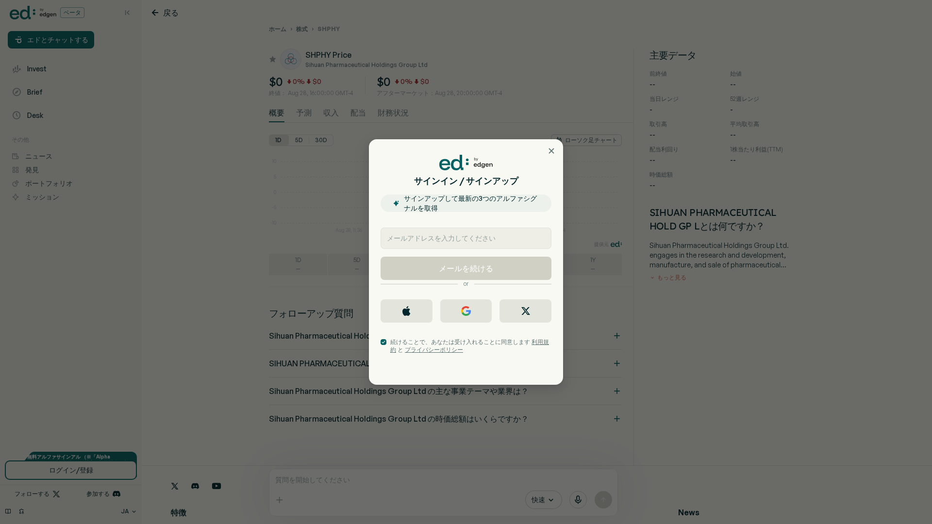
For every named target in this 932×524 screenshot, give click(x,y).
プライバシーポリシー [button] (434, 349)
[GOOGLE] (466, 311)
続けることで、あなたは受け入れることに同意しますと (469, 345)
